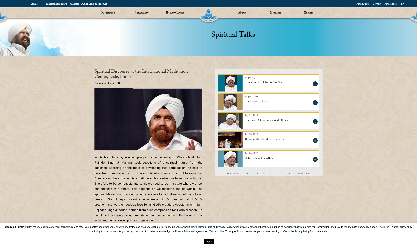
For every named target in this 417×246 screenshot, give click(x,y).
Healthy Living (175, 13)
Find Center (390, 4)
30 (290, 173)
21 (274, 173)
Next (300, 173)
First (229, 173)
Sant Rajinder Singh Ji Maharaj (62, 4)
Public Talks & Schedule (94, 4)
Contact (377, 4)
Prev (236, 173)
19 (262, 173)
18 (257, 173)
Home (34, 4)
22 (280, 173)
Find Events (362, 4)
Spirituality (141, 13)
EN (403, 4)
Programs (275, 13)
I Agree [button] (209, 241)
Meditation (108, 13)
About (242, 13)
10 (247, 173)
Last (308, 173)
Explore (308, 13)
